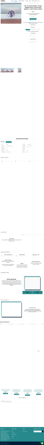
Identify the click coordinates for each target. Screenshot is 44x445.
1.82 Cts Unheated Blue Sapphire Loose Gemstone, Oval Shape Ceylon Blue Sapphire (5, 390)
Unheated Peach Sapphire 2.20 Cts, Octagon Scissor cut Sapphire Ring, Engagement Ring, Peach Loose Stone (16, 390)
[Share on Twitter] (31, 41)
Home (12, 431)
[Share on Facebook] (30, 41)
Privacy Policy (25, 431)
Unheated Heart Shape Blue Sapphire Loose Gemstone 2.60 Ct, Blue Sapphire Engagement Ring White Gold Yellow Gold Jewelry (27, 391)
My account (2, 442)
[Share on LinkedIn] (36, 41)
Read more (38, 394)
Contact (13, 436)
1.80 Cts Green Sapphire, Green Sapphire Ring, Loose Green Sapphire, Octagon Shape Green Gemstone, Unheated (38, 390)
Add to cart (5, 393)
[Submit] (42, 431)
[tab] (28, 29)
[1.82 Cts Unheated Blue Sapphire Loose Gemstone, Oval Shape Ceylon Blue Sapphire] (5, 356)
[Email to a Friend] (33, 41)
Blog (5, 442)
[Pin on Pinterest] (34, 41)
